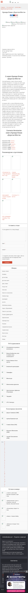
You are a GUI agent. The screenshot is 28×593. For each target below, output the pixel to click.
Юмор (3, 339)
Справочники (5, 330)
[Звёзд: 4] (23, 22)
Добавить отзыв (14, 17)
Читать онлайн (6, 61)
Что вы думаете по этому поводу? (10, 229)
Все (2, 442)
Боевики (4, 274)
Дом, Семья (5, 283)
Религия (4, 323)
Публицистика (5, 320)
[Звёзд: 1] (8, 22)
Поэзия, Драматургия (7, 314)
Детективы (5, 277)
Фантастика (5, 333)
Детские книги (5, 280)
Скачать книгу (6, 66)
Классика (4, 289)
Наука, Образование (7, 308)
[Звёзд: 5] (14, 24)
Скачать (13, 140)
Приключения (5, 317)
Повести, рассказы (6, 311)
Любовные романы (6, 305)
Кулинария (4, 299)
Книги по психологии (7, 293)
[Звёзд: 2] (13, 22)
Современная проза (7, 327)
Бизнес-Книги (5, 271)
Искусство (4, 286)
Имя (3, 243)
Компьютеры (5, 296)
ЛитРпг (4, 302)
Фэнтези (4, 336)
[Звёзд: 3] (18, 22)
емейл (4, 249)
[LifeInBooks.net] (14, 1)
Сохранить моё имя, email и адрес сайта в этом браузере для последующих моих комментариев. (13, 257)
